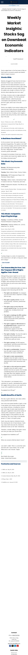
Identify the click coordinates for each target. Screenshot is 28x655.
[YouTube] (18, 646)
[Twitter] (13, 646)
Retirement (14, 653)
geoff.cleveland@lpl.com (14, 643)
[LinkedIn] (15, 646)
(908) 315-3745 (15, 635)
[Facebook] (10, 646)
